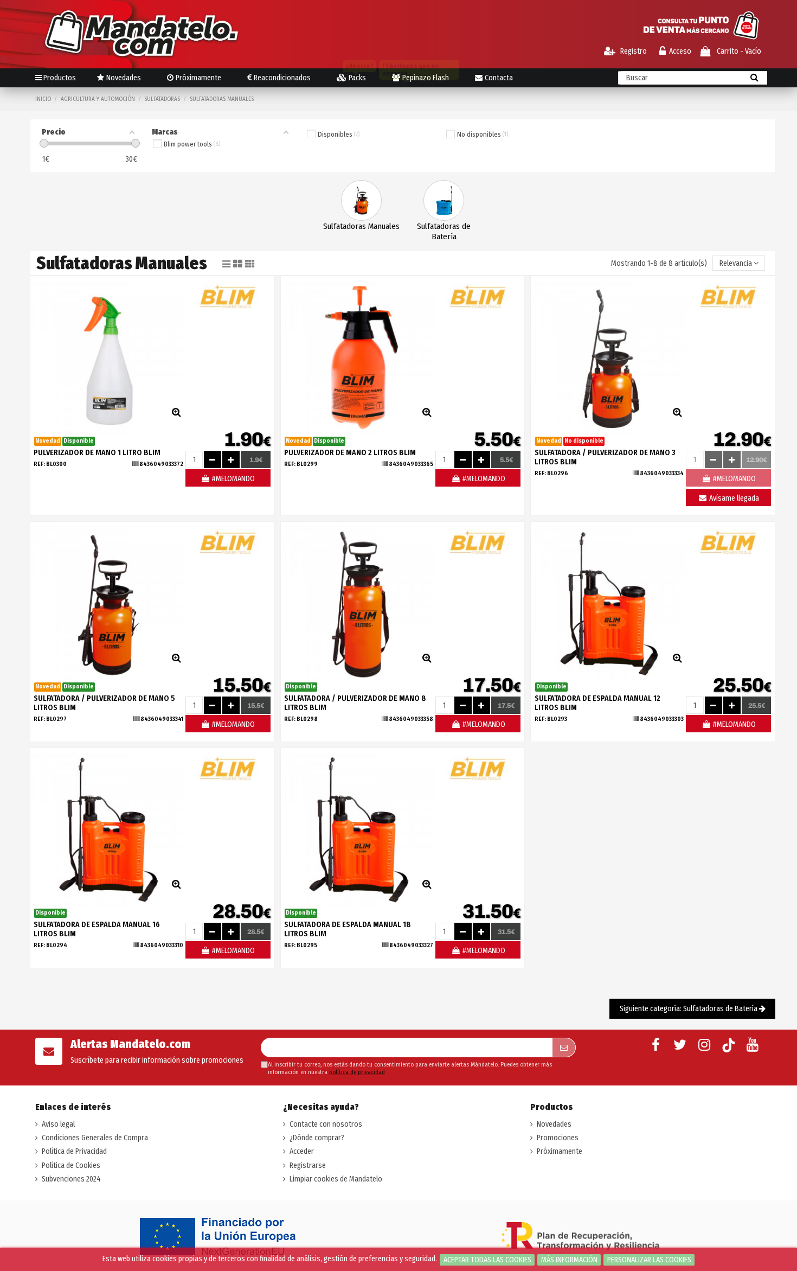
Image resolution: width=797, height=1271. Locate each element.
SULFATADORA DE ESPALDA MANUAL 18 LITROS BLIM (347, 929)
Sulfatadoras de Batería (444, 231)
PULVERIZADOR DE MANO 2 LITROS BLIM (350, 452)
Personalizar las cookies (649, 1259)
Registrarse (308, 1165)
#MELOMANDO (232, 478)
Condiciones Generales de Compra (95, 1137)
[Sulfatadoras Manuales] (361, 200)
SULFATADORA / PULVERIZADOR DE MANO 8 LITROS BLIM (355, 703)
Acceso (680, 51)
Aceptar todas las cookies (487, 1259)
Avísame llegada (733, 498)
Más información (569, 1259)
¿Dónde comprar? (317, 1137)
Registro (633, 51)
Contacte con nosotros (326, 1124)
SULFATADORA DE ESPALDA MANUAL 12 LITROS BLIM (597, 703)
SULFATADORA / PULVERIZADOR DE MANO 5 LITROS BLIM (104, 703)
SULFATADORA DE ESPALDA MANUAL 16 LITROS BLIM (97, 929)
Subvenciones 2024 (71, 1179)
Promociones (558, 1137)
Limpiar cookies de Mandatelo (336, 1179)
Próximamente (559, 1151)
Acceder (302, 1151)
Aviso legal (58, 1124)
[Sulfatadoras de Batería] (443, 200)
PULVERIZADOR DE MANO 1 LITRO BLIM (97, 452)
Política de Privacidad (74, 1151)
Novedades (554, 1124)
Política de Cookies (71, 1165)
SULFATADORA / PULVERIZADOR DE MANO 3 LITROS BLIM (605, 457)
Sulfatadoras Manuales (361, 226)
